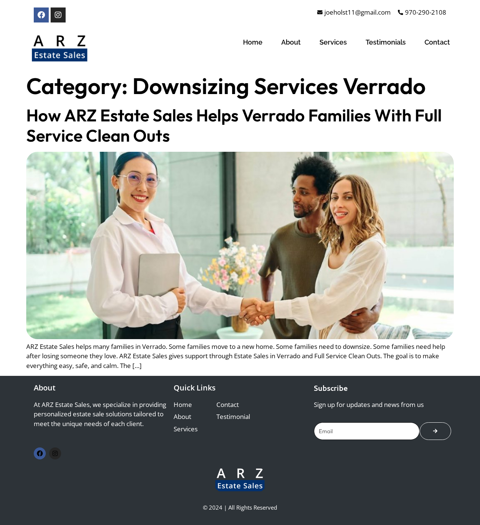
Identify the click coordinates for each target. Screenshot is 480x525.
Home (252, 42)
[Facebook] (41, 14)
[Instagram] (58, 14)
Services (333, 42)
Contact (437, 42)
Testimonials (386, 42)
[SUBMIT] (435, 431)
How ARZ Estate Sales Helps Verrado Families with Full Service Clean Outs (234, 125)
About (291, 42)
